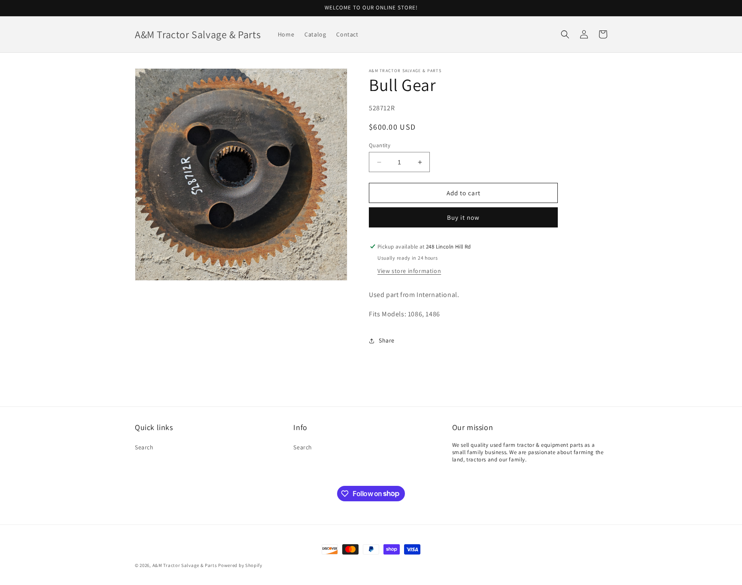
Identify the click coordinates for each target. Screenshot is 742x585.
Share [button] (387, 340)
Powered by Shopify (240, 565)
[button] (565, 34)
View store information (409, 271)
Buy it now (463, 217)
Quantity (379, 145)
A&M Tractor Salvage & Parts (184, 565)
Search (144, 447)
